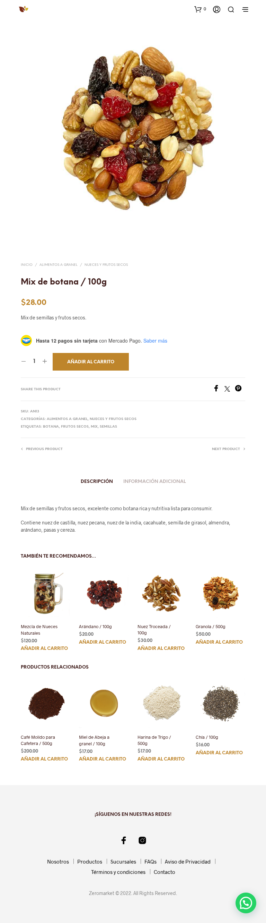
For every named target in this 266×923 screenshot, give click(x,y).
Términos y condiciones (118, 872)
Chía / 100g (207, 737)
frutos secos (75, 427)
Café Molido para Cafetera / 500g (38, 740)
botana (51, 427)
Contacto (164, 872)
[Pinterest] (240, 389)
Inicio (27, 265)
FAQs (150, 861)
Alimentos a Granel (58, 265)
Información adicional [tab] (154, 481)
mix (94, 427)
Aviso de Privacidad (188, 861)
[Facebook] (218, 389)
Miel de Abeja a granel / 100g (94, 740)
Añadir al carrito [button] (44, 648)
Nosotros (58, 861)
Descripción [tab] (97, 481)
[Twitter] (229, 389)
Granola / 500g (210, 626)
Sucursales (123, 861)
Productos (89, 861)
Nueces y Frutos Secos (106, 265)
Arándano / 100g (95, 626)
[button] (200, 9)
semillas (108, 427)
